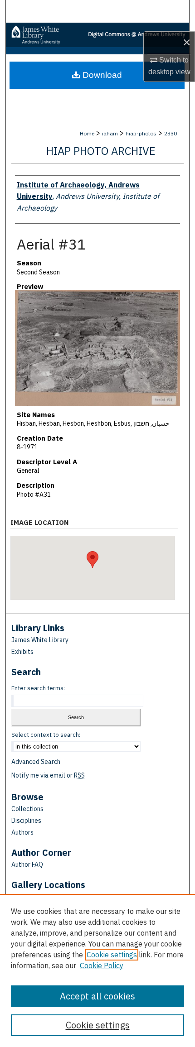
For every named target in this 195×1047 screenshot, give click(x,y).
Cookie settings (112, 954)
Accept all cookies (97, 996)
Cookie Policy (101, 965)
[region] (97, 970)
